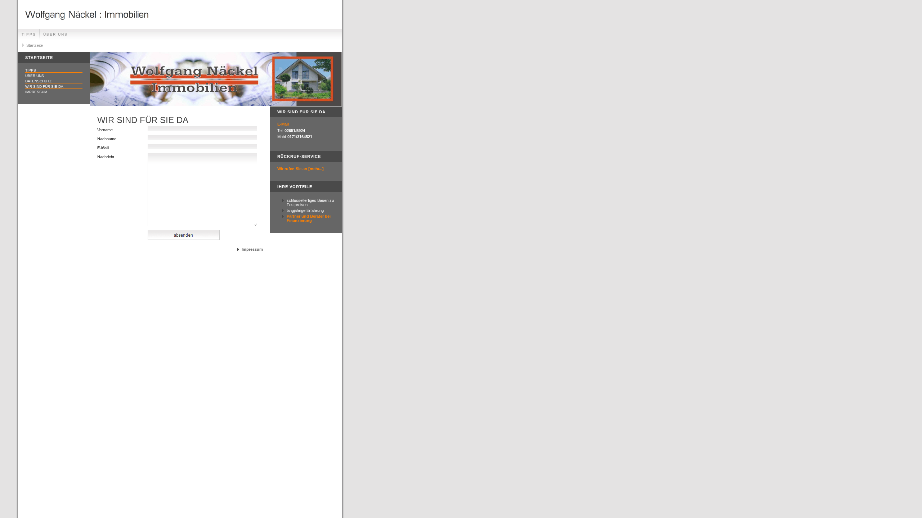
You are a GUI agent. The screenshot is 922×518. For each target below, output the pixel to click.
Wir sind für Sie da (44, 86)
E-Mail (283, 124)
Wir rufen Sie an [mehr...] (300, 169)
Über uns (55, 34)
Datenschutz (38, 81)
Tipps (29, 34)
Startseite (34, 45)
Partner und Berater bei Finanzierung (309, 218)
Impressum (36, 92)
